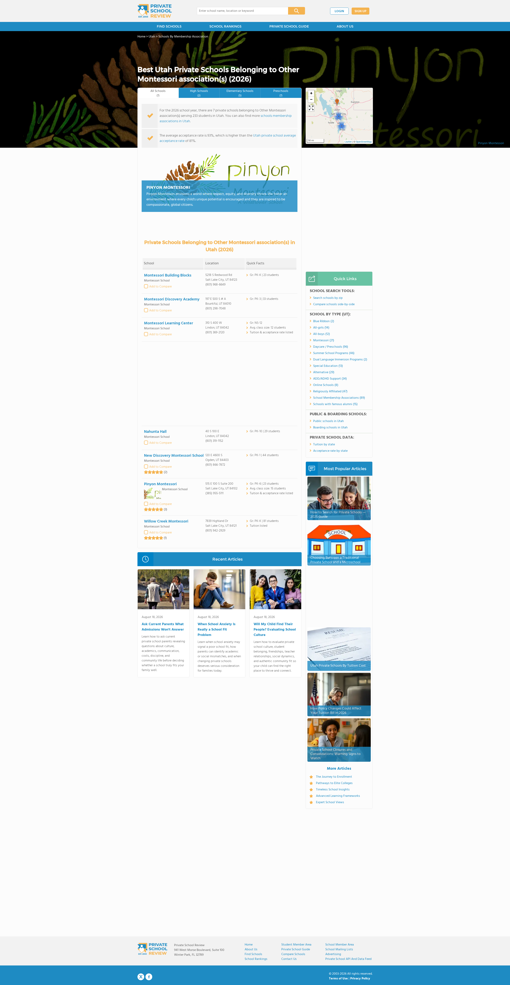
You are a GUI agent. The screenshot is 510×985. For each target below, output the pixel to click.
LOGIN (339, 11)
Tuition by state (324, 444)
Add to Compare (160, 287)
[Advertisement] (219, 383)
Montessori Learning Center (168, 323)
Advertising (333, 954)
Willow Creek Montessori (166, 521)
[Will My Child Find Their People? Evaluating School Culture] (275, 590)
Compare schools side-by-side (334, 304)
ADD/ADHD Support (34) (330, 378)
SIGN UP (360, 11)
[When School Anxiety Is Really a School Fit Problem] (219, 590)
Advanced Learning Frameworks (338, 796)
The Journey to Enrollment (334, 776)
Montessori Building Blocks (167, 275)
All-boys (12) (321, 334)
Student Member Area (296, 944)
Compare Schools (293, 954)
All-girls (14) (321, 327)
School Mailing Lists (339, 949)
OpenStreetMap (364, 142)
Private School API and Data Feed (348, 959)
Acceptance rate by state (330, 451)
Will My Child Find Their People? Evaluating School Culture (275, 630)
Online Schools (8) (325, 385)
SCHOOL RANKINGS (225, 26)
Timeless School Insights (333, 789)
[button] (337, 102)
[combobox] (240, 11)
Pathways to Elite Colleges (334, 783)
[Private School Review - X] (140, 977)
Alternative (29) (323, 372)
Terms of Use (338, 978)
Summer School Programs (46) (333, 353)
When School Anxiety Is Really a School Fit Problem (216, 630)
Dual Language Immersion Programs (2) (340, 359)
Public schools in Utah (328, 421)
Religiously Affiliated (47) (330, 391)
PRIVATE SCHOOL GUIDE (289, 26)
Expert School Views (330, 802)
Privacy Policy (360, 978)
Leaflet (348, 142)
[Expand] (311, 108)
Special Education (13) (328, 366)
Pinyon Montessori (491, 143)
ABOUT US (345, 26)
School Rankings (256, 959)
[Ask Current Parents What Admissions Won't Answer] (163, 590)
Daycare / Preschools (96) (330, 346)
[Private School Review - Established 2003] (154, 11)
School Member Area (339, 944)
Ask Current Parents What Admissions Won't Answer (163, 627)
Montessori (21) (323, 340)
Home (249, 944)
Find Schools (253, 954)
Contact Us (289, 959)
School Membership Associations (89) (339, 398)
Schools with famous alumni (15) (335, 404)
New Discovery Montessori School (174, 456)
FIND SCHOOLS (169, 26)
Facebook (149, 977)
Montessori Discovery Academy (171, 299)
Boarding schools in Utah (330, 427)
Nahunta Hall (155, 432)
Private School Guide (295, 949)
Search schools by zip (328, 298)
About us (251, 949)
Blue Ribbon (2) (323, 321)
